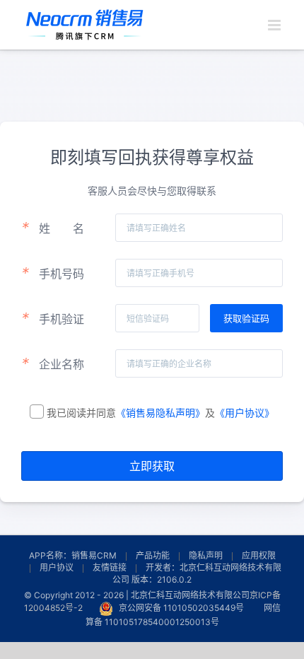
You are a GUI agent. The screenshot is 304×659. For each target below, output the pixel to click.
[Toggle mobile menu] (275, 25)
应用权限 (259, 555)
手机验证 (52, 318)
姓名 (52, 227)
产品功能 (153, 555)
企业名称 (52, 363)
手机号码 (52, 273)
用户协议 (57, 567)
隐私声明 (206, 555)
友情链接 (110, 567)
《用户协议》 (244, 413)
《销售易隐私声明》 (160, 413)
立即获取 (152, 466)
